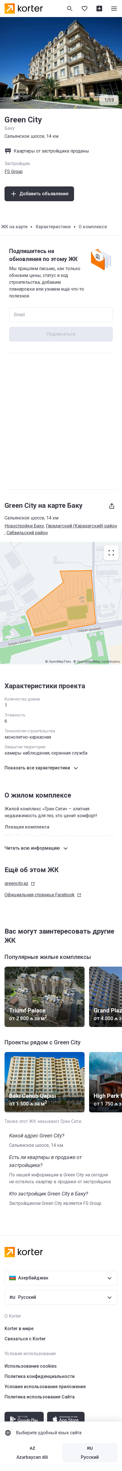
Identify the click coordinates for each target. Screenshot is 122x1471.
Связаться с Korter (25, 1338)
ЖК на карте (14, 226)
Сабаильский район (27, 532)
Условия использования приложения (45, 1386)
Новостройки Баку (24, 526)
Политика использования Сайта (40, 1397)
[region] (61, 603)
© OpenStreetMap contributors (96, 661)
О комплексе (93, 226)
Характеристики (53, 226)
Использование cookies (31, 1366)
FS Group (14, 171)
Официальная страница (40, 894)
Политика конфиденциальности (40, 1376)
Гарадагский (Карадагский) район (81, 526)
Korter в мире (19, 1328)
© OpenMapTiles (58, 661)
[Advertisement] (61, 421)
